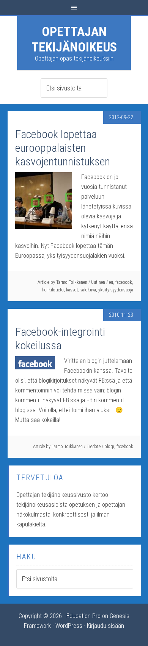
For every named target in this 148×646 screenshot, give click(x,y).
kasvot (72, 290)
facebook (123, 282)
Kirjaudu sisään (105, 625)
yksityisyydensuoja (115, 290)
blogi (109, 446)
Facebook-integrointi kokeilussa (60, 338)
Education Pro (83, 616)
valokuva (88, 290)
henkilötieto (53, 290)
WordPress (68, 625)
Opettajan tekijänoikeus (74, 39)
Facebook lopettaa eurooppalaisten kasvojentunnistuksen (62, 148)
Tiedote (94, 446)
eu (111, 282)
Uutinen (98, 282)
